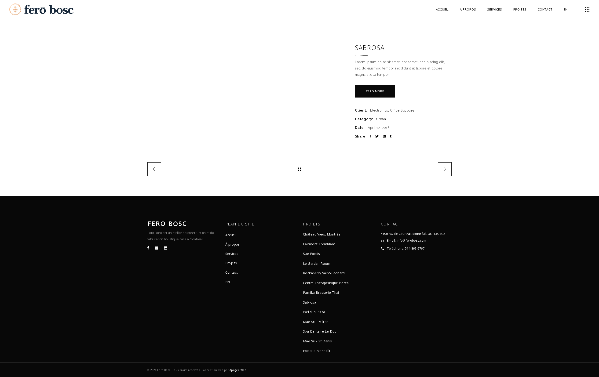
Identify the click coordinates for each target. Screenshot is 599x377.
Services (231, 253)
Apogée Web (238, 370)
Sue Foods (311, 253)
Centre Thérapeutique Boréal (326, 283)
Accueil (231, 235)
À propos (232, 244)
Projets (231, 263)
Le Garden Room (316, 263)
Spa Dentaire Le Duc (319, 331)
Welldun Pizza (314, 312)
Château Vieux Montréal (322, 234)
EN (227, 281)
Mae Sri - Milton (316, 321)
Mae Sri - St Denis (317, 341)
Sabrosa (309, 302)
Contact (231, 272)
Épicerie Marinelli (316, 350)
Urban (381, 119)
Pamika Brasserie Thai (321, 292)
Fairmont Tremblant (319, 244)
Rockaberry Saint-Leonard (324, 273)
